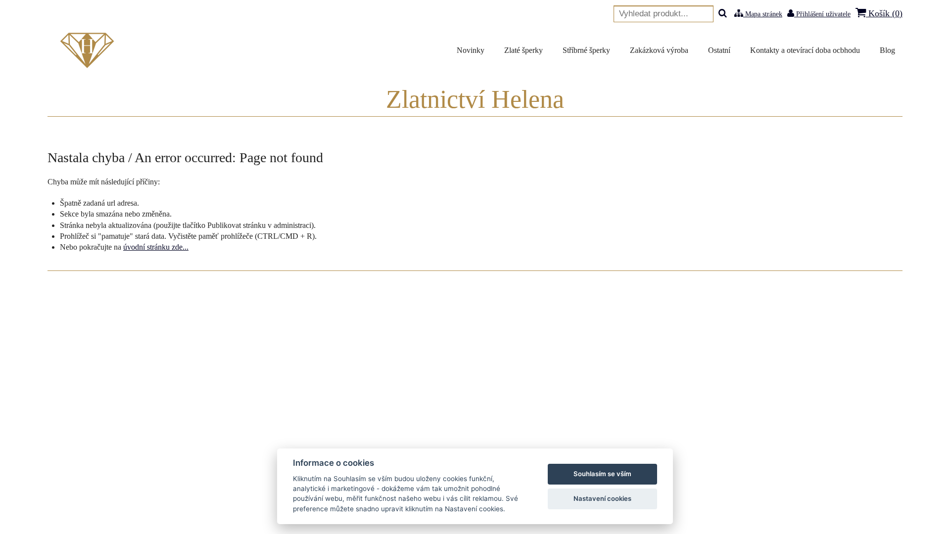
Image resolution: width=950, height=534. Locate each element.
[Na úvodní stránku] (89, 50)
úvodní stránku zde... (156, 247)
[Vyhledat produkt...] (722, 14)
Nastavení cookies (602, 498)
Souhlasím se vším (602, 474)
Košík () (884, 13)
